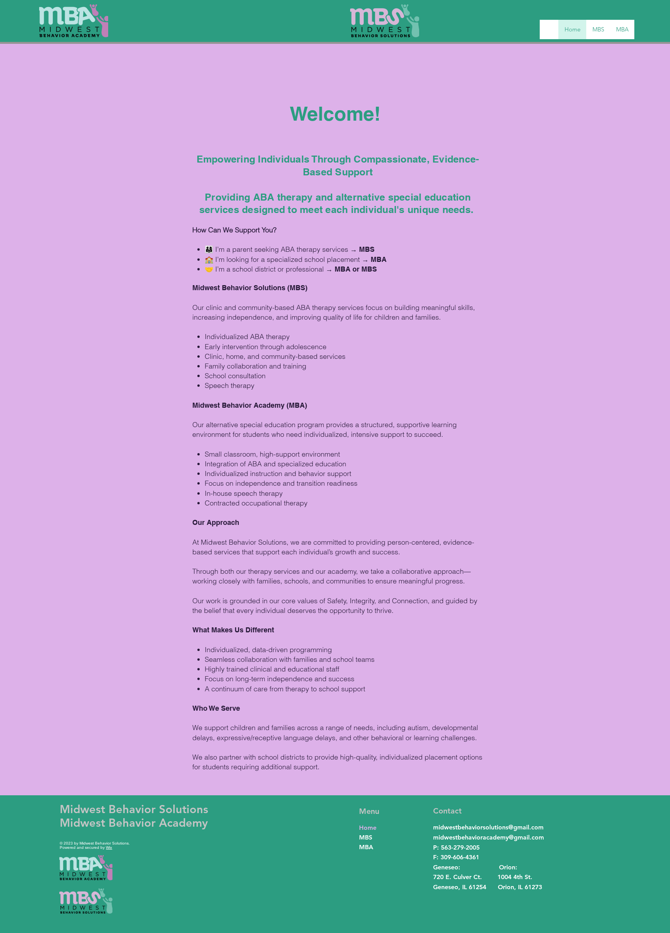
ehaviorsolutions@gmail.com (502, 827)
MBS (365, 837)
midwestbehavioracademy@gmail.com (488, 837)
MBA (366, 847)
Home (367, 827)
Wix (109, 847)
